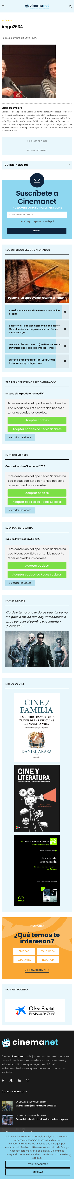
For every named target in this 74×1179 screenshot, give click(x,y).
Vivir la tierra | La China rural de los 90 (36, 1105)
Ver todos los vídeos (20, 437)
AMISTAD (24, 951)
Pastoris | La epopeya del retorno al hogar (36, 298)
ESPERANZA (24, 960)
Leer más (38, 1172)
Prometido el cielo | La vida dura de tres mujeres (42, 1119)
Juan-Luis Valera (12, 108)
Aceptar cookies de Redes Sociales (37, 429)
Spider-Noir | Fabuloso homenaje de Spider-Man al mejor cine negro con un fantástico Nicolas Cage (34, 329)
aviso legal (48, 221)
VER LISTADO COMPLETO (37, 970)
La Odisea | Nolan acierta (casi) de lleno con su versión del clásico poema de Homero (35, 346)
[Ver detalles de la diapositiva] (35, 1010)
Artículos (7, 20)
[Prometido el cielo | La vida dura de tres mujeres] (7, 1120)
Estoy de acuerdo (38, 1164)
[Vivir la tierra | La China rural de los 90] (7, 1106)
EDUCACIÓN (48, 951)
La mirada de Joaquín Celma (31, 1102)
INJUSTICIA (48, 960)
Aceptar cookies (37, 420)
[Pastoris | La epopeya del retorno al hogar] (37, 281)
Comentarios (16, 165)
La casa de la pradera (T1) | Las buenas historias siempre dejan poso (32, 361)
